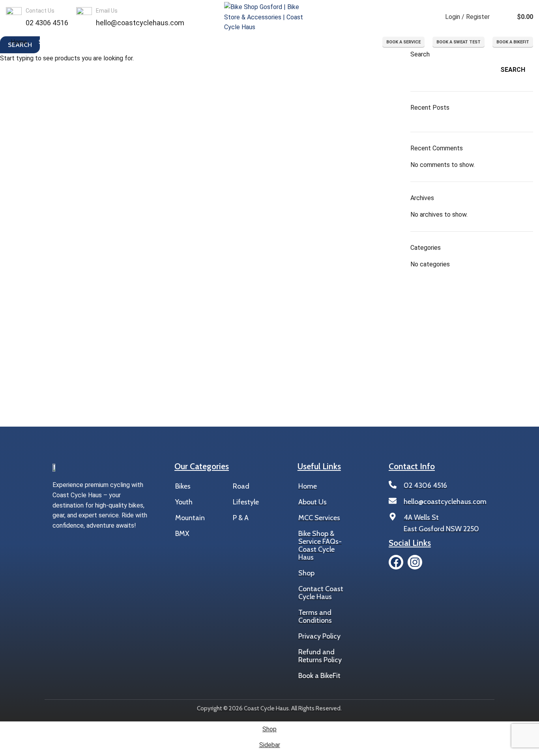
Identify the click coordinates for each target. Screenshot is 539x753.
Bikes (183, 486)
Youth (184, 502)
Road (241, 486)
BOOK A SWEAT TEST (458, 42)
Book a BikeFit (319, 675)
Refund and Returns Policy (320, 656)
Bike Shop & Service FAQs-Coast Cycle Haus (320, 545)
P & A (241, 517)
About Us (312, 502)
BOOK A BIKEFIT (512, 42)
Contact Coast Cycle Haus (320, 592)
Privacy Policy (319, 636)
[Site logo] (269, 17)
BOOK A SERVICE (403, 42)
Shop (306, 573)
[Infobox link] (37, 17)
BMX (182, 533)
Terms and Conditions (315, 616)
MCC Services (319, 517)
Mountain (190, 517)
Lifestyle (242, 502)
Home (307, 486)
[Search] (431, 17)
